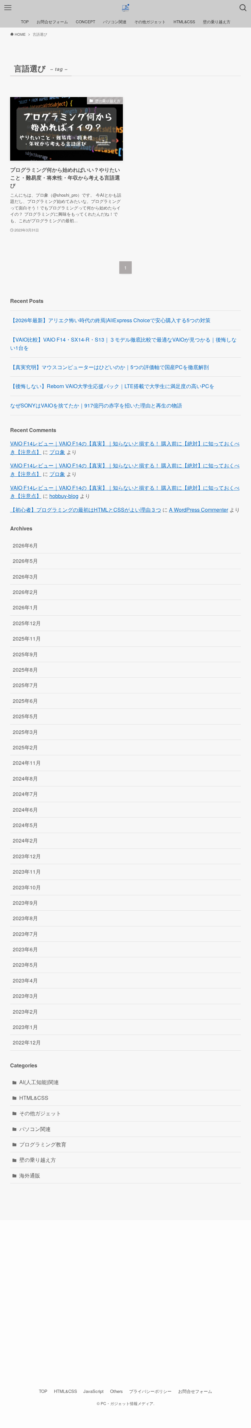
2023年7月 (25, 934)
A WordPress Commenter (198, 509)
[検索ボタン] (243, 8)
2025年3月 (25, 732)
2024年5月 (25, 825)
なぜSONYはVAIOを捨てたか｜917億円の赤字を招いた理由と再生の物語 (96, 405)
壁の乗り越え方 (37, 1159)
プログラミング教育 (42, 1144)
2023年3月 (25, 996)
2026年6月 (25, 545)
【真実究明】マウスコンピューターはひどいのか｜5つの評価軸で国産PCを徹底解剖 (109, 367)
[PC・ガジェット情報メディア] (125, 8)
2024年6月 (25, 809)
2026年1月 (25, 607)
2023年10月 (27, 887)
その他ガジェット (40, 1113)
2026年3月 (25, 576)
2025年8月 (25, 669)
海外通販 (29, 1175)
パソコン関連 (35, 1129)
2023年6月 (25, 949)
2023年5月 (25, 964)
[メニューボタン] (8, 8)
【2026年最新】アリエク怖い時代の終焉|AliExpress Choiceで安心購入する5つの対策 (110, 320)
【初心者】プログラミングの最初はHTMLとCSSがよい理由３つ (85, 509)
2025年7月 (25, 685)
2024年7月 (25, 794)
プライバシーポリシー (150, 1391)
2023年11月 (27, 871)
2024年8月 (25, 778)
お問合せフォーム (195, 1391)
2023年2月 (25, 1011)
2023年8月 (25, 918)
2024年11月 (27, 762)
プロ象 (57, 452)
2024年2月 (25, 840)
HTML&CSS (33, 1097)
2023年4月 (25, 980)
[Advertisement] (125, 1300)
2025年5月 (25, 716)
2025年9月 (25, 654)
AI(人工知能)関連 (39, 1082)
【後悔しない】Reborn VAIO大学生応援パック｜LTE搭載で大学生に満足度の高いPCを (112, 386)
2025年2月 (25, 747)
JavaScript (93, 1391)
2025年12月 (27, 623)
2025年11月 (27, 638)
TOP (43, 1391)
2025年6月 (25, 700)
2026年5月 (25, 561)
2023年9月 (25, 902)
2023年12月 (27, 856)
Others (116, 1391)
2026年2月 (25, 592)
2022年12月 (27, 1042)
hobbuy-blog (63, 496)
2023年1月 (25, 1027)
